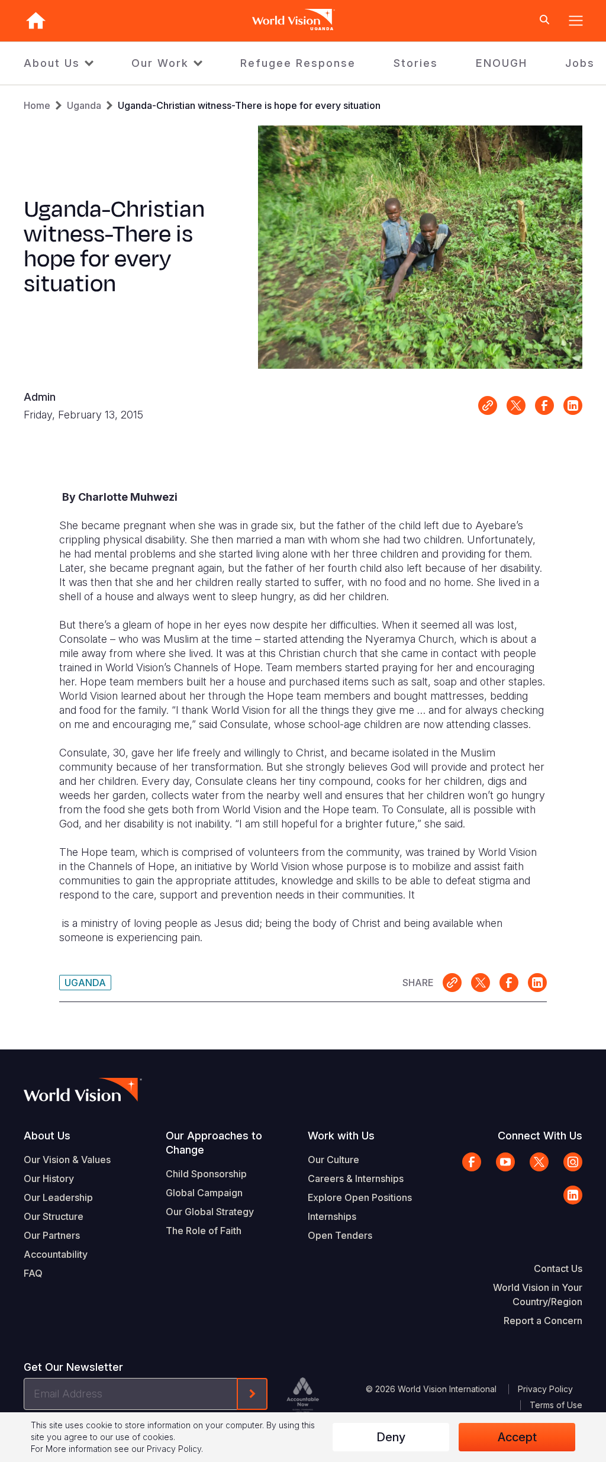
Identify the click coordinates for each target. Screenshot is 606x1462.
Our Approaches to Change (214, 1142)
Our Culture (333, 1159)
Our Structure (53, 1216)
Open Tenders (340, 1235)
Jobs (580, 63)
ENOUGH (501, 63)
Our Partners (52, 1235)
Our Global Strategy (210, 1212)
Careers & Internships (356, 1178)
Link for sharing (487, 405)
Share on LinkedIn (572, 405)
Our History (49, 1178)
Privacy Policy (545, 1389)
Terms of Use (556, 1405)
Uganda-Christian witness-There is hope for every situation (249, 105)
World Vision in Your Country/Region (537, 1294)
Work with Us (341, 1135)
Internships (332, 1216)
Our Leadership (58, 1197)
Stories (416, 63)
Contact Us (558, 1268)
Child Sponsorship (206, 1174)
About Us (52, 63)
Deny (390, 1437)
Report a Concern (543, 1320)
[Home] (35, 20)
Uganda (84, 105)
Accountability (56, 1254)
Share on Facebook (544, 405)
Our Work (160, 63)
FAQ (33, 1273)
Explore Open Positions (360, 1197)
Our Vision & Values (67, 1159)
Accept (517, 1437)
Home (37, 105)
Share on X (516, 405)
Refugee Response (298, 63)
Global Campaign (204, 1193)
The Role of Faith (203, 1230)
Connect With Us (540, 1135)
